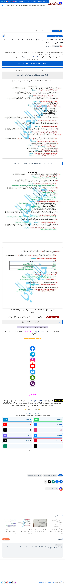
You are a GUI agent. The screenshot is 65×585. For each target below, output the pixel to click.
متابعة (36, 424)
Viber (16, 1)
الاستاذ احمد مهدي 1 (55, 46)
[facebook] (9, 1)
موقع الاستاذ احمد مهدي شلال (32, 57)
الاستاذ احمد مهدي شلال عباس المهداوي (46, 582)
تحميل (5, 446)
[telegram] (2, 1)
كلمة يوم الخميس (10, 5)
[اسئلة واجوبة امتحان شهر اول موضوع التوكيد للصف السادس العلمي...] (25, 523)
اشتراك (5, 424)
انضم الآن (36, 419)
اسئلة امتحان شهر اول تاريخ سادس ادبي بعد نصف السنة (41, 530)
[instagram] (14, 1)
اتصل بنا (28, 1)
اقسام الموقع (45, 1)
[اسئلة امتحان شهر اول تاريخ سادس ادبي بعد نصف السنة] (40, 523)
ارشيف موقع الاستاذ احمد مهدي (36, 1)
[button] (57, 481)
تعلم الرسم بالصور (32, 5)
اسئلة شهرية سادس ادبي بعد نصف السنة (55, 36)
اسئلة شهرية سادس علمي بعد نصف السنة (34, 475)
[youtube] (7, 1)
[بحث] (2, 5)
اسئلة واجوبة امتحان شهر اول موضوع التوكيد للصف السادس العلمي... (25, 531)
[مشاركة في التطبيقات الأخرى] (45, 481)
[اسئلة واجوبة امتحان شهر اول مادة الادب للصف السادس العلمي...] (9, 523)
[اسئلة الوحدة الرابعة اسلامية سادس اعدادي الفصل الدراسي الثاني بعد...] (56, 523)
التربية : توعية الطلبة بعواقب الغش (44, 30)
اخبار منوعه (42, 5)
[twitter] (11, 1)
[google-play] (4, 1)
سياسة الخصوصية (22, 1)
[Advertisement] (32, 19)
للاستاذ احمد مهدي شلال (39, 331)
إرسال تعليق (58, 544)
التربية (38, 5)
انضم (35, 435)
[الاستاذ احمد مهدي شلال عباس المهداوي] (55, 4)
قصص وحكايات (24, 5)
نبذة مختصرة (17, 5)
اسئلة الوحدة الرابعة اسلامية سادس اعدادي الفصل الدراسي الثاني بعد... (56, 531)
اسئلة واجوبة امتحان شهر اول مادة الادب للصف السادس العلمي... (9, 531)
